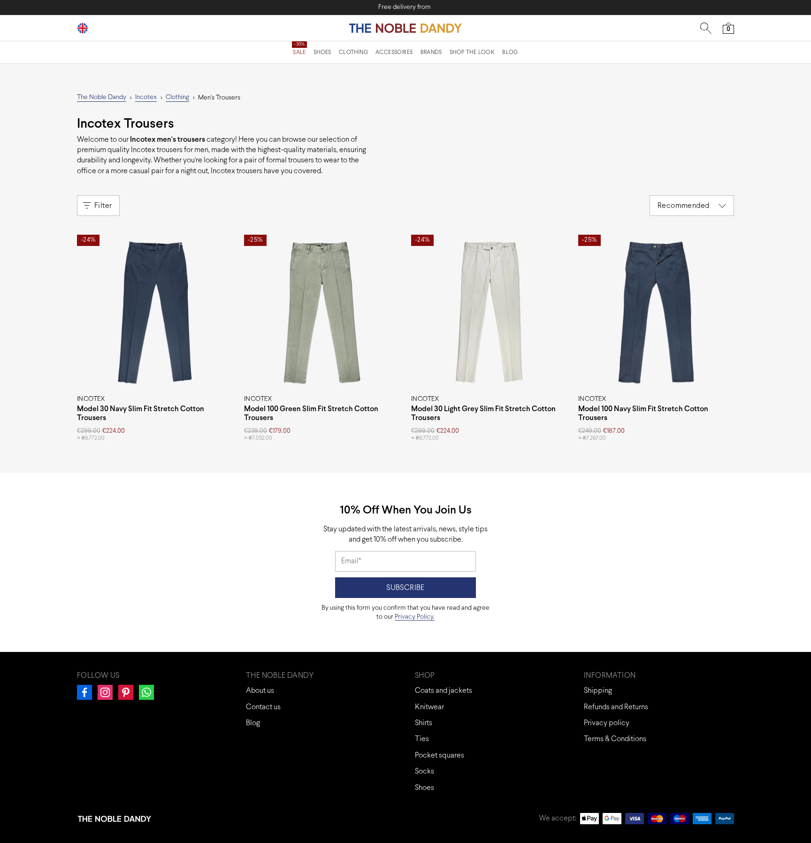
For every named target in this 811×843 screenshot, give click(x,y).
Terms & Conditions (615, 739)
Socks (424, 771)
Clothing (353, 52)
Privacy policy (606, 723)
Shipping (598, 690)
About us (260, 690)
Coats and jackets (443, 690)
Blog (510, 52)
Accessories (394, 52)
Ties (422, 739)
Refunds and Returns (616, 707)
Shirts (423, 723)
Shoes (322, 52)
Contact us (263, 707)
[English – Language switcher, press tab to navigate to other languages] (86, 28)
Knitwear (429, 707)
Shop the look (472, 52)
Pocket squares (439, 755)
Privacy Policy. (415, 617)
